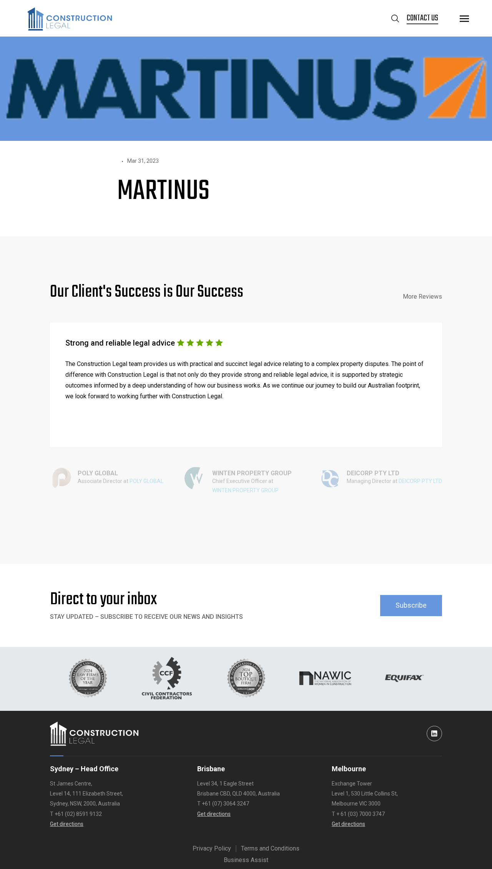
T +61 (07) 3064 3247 (223, 803)
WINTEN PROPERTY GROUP (245, 490)
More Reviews (422, 296)
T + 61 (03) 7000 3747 (358, 814)
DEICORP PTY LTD (420, 481)
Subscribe (411, 605)
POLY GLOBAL (146, 481)
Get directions (66, 824)
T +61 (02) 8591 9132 (76, 814)
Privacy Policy (212, 848)
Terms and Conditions (270, 848)
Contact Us (422, 18)
